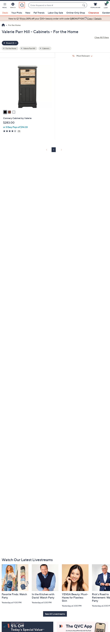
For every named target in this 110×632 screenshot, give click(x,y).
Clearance (93, 12)
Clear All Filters (102, 37)
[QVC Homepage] (3, 25)
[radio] (5, 112)
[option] (55, 18)
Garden (106, 12)
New (27, 12)
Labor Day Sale (55, 12)
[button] (4, 6)
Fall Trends (39, 12)
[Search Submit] (84, 5)
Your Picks (16, 12)
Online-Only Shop (75, 12)
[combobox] (55, 5)
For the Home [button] (10, 48)
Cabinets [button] (45, 48)
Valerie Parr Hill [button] (29, 48)
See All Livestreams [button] (55, 613)
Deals (5, 12)
